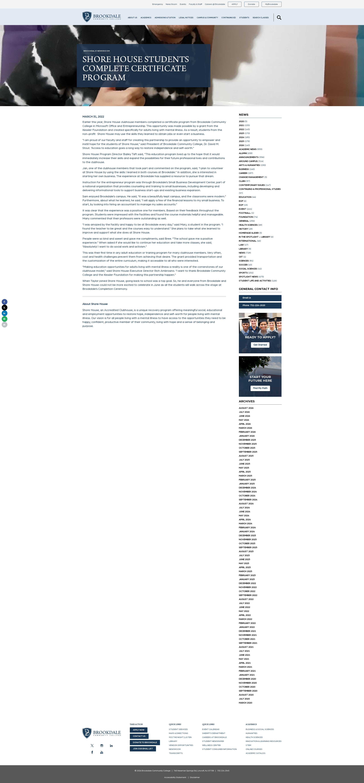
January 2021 (247, 675)
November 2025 (248, 444)
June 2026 (244, 416)
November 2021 (248, 635)
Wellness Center (211, 745)
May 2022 (244, 611)
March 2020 (245, 703)
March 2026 (245, 428)
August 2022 (246, 599)
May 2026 (244, 420)
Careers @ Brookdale (215, 4)
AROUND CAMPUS (248, 161)
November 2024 (248, 492)
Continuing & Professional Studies (260, 189)
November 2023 (248, 539)
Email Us (247, 298)
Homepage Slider (249, 233)
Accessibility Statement (175, 777)
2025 (241, 141)
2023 (241, 133)
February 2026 (247, 432)
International (247, 241)
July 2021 (244, 651)
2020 (241, 121)
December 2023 (247, 535)
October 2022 (247, 591)
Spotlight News (248, 277)
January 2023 (247, 579)
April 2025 (245, 472)
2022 (241, 129)
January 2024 (247, 531)
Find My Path (260, 388)
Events (183, 4)
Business (244, 169)
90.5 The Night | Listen (180, 737)
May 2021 (244, 659)
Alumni (243, 153)
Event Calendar (210, 729)
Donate (251, 4)
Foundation (246, 217)
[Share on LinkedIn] (4, 313)
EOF (241, 201)
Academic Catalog (255, 753)
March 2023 (245, 571)
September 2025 (248, 452)
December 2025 (247, 440)
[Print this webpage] (4, 324)
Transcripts (176, 753)
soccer (243, 265)
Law (241, 245)
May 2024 (244, 515)
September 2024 (248, 499)
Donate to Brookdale (145, 742)
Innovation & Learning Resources (264, 741)
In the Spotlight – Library (254, 237)
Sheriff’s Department (213, 733)
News (242, 253)
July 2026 (244, 412)
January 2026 (247, 436)
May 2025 (244, 468)
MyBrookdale (271, 4)
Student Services (178, 729)
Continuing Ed (228, 18)
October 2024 (247, 495)
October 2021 (247, 639)
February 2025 (247, 480)
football (245, 213)
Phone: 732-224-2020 (254, 305)
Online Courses (254, 749)
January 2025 (247, 484)
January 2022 (247, 627)
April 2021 (245, 663)
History (243, 229)
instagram (101, 745)
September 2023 (248, 547)
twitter (92, 745)
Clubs (242, 181)
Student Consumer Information (219, 749)
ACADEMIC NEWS (248, 149)
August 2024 (246, 503)
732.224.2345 (223, 771)
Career (243, 173)
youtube (101, 752)
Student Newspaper (213, 741)
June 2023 (244, 559)
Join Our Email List (143, 749)
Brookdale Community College (101, 17)
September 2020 (248, 691)
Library (243, 249)
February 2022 (247, 623)
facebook (92, 752)
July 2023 (244, 555)
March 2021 (245, 667)
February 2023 (247, 575)
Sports (243, 273)
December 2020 (247, 679)
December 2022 (247, 583)
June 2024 (244, 511)
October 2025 (247, 448)
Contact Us (139, 736)
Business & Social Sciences (260, 729)
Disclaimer (195, 777)
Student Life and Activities (255, 281)
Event (242, 209)
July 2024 (244, 507)
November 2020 (248, 683)
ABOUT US (132, 18)
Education (245, 197)
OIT (241, 257)
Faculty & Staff (195, 4)
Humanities (251, 733)
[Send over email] (4, 319)
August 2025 (246, 456)
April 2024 (245, 519)
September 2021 (248, 643)
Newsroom (175, 749)
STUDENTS (244, 18)
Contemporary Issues (252, 185)
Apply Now (138, 730)
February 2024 (247, 527)
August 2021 (246, 647)
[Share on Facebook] (4, 302)
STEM (248, 745)
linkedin (111, 745)
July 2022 (244, 603)
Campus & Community (207, 18)
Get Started (260, 345)
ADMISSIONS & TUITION (165, 18)
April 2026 (245, 424)
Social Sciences (248, 269)
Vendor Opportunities (181, 745)
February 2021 (247, 671)
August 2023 (246, 551)
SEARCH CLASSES (261, 18)
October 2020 (247, 687)
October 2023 (247, 543)
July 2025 (244, 460)
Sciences (244, 261)
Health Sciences (248, 225)
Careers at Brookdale (214, 737)
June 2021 (244, 655)
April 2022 (245, 615)
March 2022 (245, 619)
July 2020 (244, 699)
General (244, 221)
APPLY (235, 4)
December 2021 (247, 631)
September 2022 (248, 595)
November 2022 (248, 587)
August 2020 (246, 695)
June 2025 (244, 464)
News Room (171, 4)
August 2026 (246, 408)
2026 (241, 145)
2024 (241, 137)
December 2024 (247, 488)
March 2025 (245, 476)
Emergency (157, 4)
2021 (241, 125)
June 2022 (244, 607)
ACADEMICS (146, 18)
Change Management (251, 177)
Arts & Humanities (249, 165)
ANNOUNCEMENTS (248, 157)
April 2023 (245, 567)
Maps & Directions (178, 733)
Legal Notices (186, 18)
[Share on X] (4, 307)
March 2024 (245, 523)
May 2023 (244, 563)
